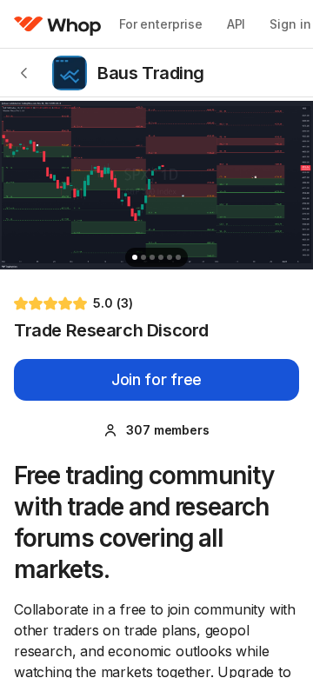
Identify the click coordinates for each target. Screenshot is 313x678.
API (236, 24)
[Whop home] (58, 24)
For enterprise (161, 24)
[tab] (134, 257)
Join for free (156, 379)
